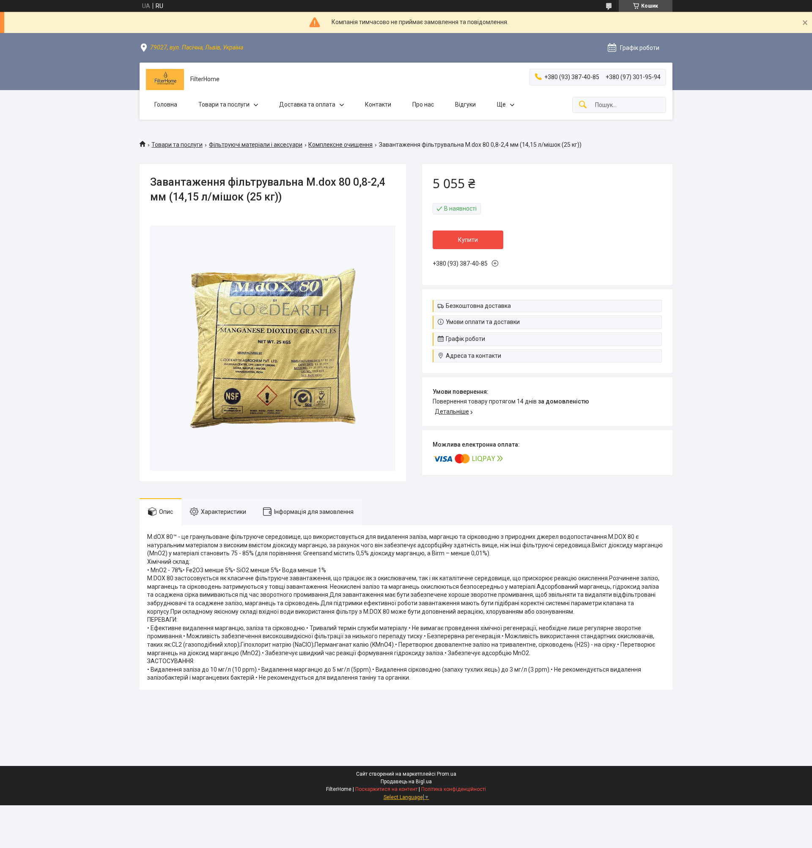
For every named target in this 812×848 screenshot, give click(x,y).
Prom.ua (446, 774)
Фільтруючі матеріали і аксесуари (255, 144)
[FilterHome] (165, 79)
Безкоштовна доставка (478, 305)
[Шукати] (583, 105)
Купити (468, 239)
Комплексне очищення (340, 144)
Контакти (378, 104)
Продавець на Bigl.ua (406, 782)
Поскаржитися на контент (386, 789)
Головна (165, 104)
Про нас (423, 104)
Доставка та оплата (307, 104)
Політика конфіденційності (453, 789)
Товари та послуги (224, 104)
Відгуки (465, 104)
